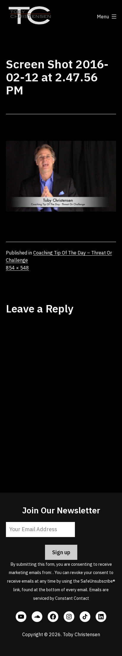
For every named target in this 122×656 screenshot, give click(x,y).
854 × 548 (17, 268)
